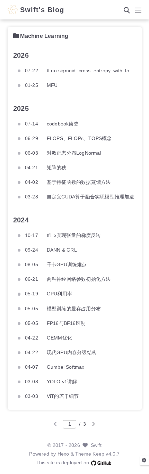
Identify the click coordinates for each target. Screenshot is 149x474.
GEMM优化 (59, 338)
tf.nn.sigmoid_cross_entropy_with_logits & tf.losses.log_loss (91, 70)
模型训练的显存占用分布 (74, 308)
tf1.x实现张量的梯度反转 (74, 235)
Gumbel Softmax (66, 367)
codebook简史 (63, 123)
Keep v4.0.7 (106, 454)
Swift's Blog (42, 10)
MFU (52, 85)
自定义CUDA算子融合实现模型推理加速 (90, 196)
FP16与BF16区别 (66, 323)
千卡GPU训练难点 (67, 264)
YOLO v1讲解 (62, 381)
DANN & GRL (62, 250)
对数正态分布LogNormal (74, 153)
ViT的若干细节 (63, 396)
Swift (96, 445)
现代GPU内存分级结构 (72, 352)
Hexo (63, 454)
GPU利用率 (59, 293)
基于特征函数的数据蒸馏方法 (79, 182)
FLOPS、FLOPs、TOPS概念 (79, 138)
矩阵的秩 (57, 167)
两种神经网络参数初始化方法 (79, 279)
